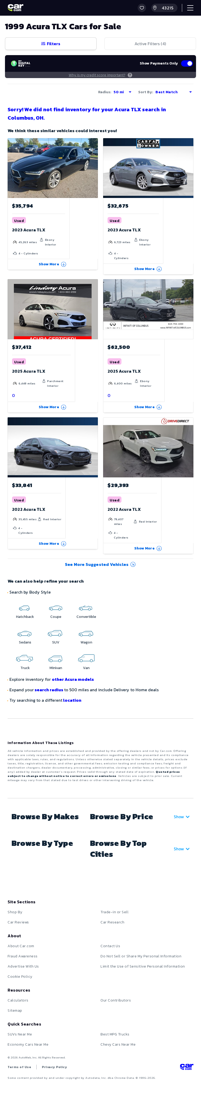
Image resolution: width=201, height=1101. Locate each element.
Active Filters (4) (150, 43)
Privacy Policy (54, 1067)
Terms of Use (19, 1067)
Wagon (86, 642)
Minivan (55, 668)
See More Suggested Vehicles (97, 564)
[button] (142, 8)
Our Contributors (115, 1000)
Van (86, 668)
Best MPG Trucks (115, 1034)
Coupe (55, 616)
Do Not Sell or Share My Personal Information (140, 956)
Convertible (86, 616)
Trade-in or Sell (114, 912)
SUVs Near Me (20, 1034)
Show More (49, 264)
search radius (49, 690)
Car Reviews (18, 922)
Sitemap (15, 1010)
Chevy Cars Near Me (118, 1044)
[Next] (94, 168)
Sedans (25, 642)
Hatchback (25, 616)
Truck (25, 668)
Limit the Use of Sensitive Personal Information (142, 966)
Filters (53, 43)
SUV (55, 642)
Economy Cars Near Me (28, 1044)
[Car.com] (15, 7)
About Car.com (21, 946)
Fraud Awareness (23, 956)
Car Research (112, 922)
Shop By (15, 912)
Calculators (18, 1000)
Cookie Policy (20, 976)
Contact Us (110, 946)
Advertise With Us (23, 966)
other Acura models (73, 679)
